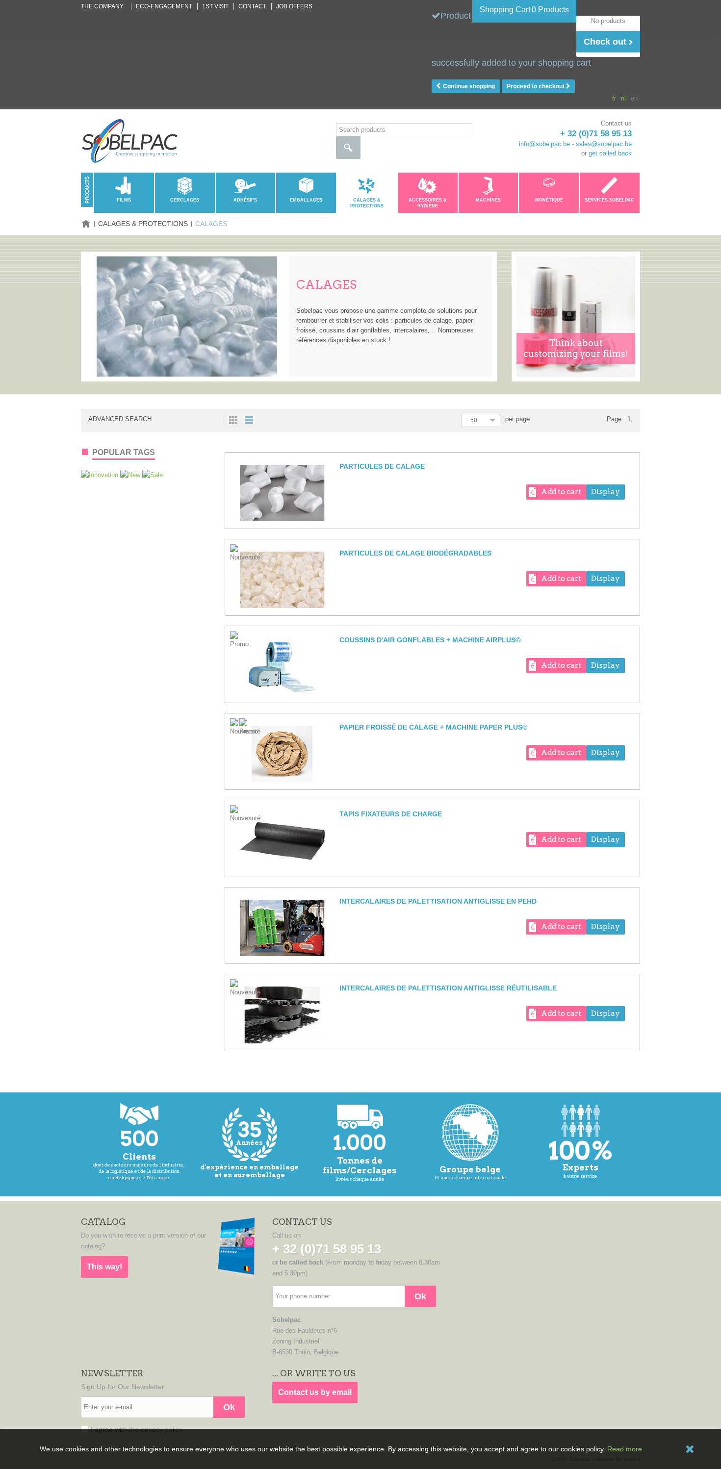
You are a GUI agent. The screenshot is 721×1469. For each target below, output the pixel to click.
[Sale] (152, 475)
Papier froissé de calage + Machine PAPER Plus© (433, 727)
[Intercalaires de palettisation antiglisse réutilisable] (282, 1014)
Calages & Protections (143, 224)
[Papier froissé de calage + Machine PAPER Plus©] (282, 754)
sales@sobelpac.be (604, 144)
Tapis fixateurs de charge (390, 814)
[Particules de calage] (282, 493)
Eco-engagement (164, 6)
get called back (610, 153)
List (249, 420)
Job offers (294, 6)
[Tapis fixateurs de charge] (282, 840)
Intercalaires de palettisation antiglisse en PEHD (438, 901)
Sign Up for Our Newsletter (122, 1387)
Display (605, 491)
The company (102, 6)
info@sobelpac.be (544, 144)
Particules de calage (382, 466)
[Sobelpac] (130, 141)
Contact (252, 6)
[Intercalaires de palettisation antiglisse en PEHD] (282, 928)
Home (86, 224)
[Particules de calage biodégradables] (282, 579)
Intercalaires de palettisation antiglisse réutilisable (448, 988)
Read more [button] (624, 1449)
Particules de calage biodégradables (415, 553)
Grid (233, 420)
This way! (104, 1267)
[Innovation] (100, 475)
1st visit (215, 6)
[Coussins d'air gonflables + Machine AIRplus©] (282, 666)
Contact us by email (315, 1392)
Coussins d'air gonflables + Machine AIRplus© (429, 640)
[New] (131, 475)
